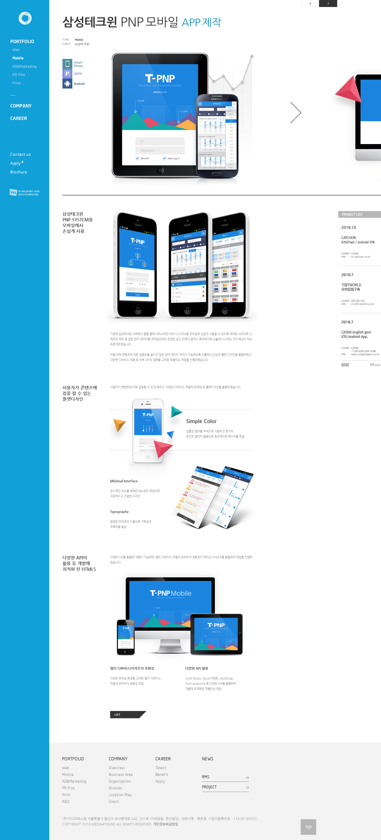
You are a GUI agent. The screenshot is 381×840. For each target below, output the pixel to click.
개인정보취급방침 (165, 824)
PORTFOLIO (22, 41)
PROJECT (209, 786)
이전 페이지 (310, 3)
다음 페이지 (328, 3)
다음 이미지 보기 (296, 112)
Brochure (18, 171)
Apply (15, 162)
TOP (308, 827)
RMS (205, 776)
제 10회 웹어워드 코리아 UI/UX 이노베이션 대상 (24, 192)
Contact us (20, 154)
